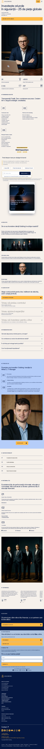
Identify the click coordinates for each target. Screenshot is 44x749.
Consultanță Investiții (4, 687)
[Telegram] (19, 730)
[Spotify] (9, 730)
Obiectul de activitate (5, 708)
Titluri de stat (3, 715)
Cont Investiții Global (4, 683)
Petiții (22, 744)
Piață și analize (4, 696)
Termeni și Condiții (33, 744)
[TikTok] (14, 730)
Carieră (2, 710)
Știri (2, 703)
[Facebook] (5, 730)
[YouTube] (12, 730)
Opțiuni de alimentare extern (6, 718)
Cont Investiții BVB (4, 684)
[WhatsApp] (17, 730)
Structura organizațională (5, 709)
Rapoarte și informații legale (14, 744)
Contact (3, 744)
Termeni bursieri (4, 700)
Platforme (3, 694)
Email (3, 660)
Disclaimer (26, 744)
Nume (3, 657)
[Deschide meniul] (42, 1)
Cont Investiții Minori (4, 688)
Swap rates (3, 719)
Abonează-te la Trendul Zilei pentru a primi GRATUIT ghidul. (16, 176)
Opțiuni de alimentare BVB (5, 717)
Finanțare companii (5, 699)
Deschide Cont (38, 1)
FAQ (6, 744)
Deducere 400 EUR (4, 690)
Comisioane (3, 693)
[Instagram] (7, 730)
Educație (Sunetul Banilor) (7, 697)
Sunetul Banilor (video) (6, 701)
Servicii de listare (4, 721)
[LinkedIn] (2, 730)
